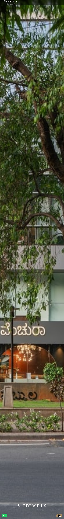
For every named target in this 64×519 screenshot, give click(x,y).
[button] (4, 515)
